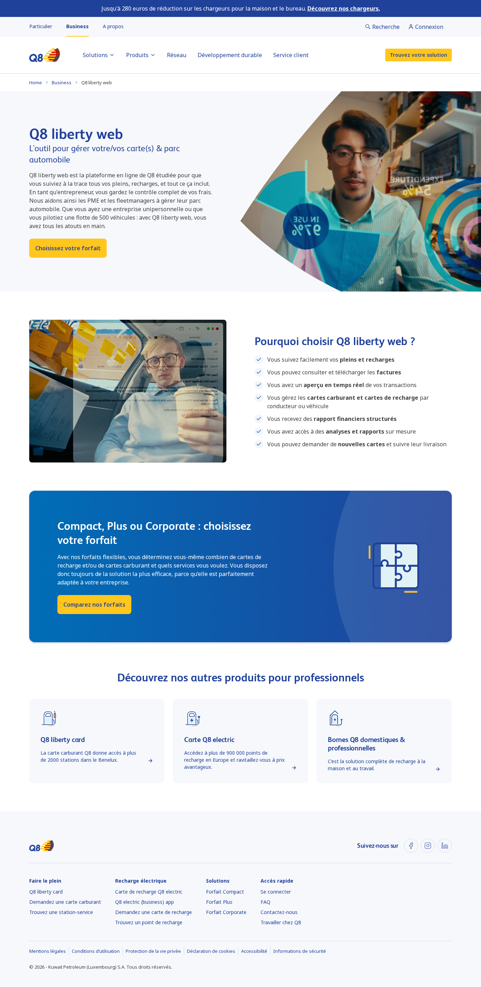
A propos (113, 26)
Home (35, 82)
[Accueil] (44, 55)
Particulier (40, 26)
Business (77, 26)
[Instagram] (428, 846)
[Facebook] (411, 846)
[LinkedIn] (445, 846)
